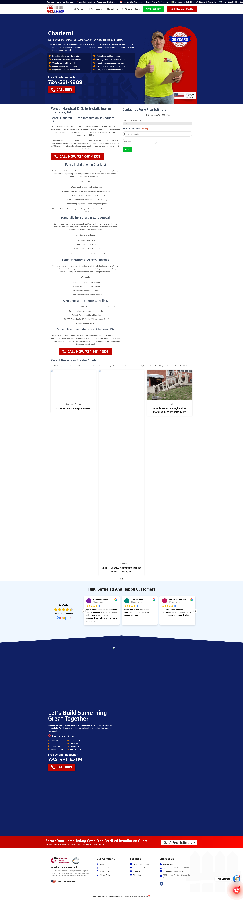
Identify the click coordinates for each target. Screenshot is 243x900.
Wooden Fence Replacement (121, 408)
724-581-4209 (155, 9)
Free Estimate (183, 9)
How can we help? (135, 128)
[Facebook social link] (161, 884)
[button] (195, 611)
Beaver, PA (74, 746)
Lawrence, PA (75, 740)
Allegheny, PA (75, 749)
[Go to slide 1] (120, 579)
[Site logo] (55, 9)
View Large (93, 373)
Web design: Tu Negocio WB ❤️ (140, 896)
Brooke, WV (55, 746)
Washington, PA (57, 749)
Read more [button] (90, 622)
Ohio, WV (54, 740)
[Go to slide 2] (122, 579)
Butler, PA (74, 743)
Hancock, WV (56, 743)
